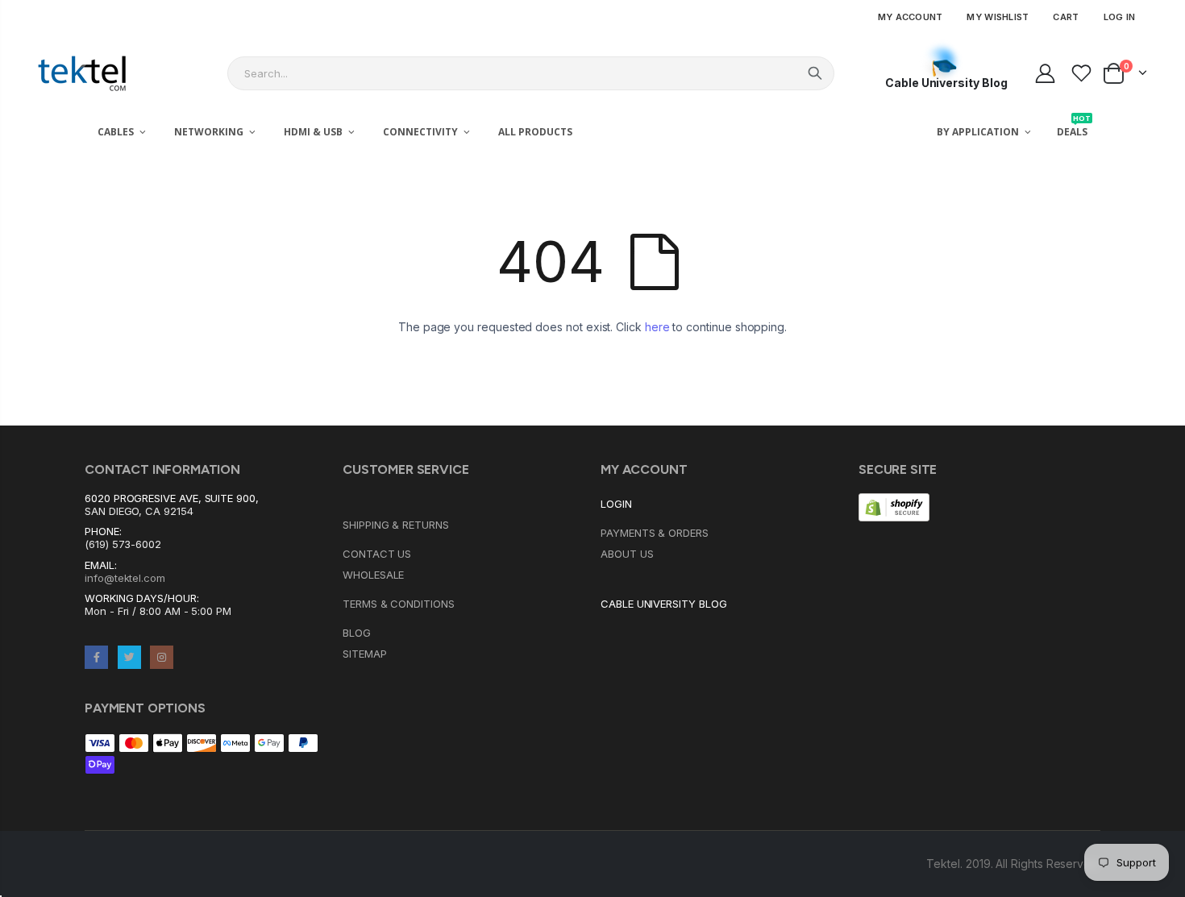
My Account (910, 17)
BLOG (357, 632)
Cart (1066, 17)
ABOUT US (627, 553)
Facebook (96, 657)
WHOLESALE (373, 574)
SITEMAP (365, 653)
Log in (1120, 17)
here (657, 327)
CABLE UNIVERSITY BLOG (664, 603)
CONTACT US (377, 553)
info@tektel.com (125, 577)
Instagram (161, 657)
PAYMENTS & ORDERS (655, 532)
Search (815, 73)
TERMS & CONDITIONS (399, 603)
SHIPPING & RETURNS (396, 524)
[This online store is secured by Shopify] (894, 506)
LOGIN (616, 503)
